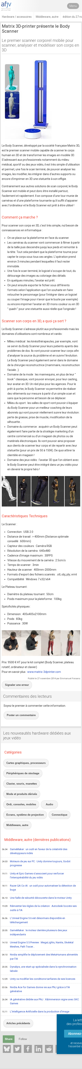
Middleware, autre (17, 825)
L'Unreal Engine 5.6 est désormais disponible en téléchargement (33, 920)
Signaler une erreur (17, 684)
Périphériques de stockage (22, 773)
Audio (49, 804)
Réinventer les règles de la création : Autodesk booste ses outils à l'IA (39, 908)
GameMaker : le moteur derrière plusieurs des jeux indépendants (34, 932)
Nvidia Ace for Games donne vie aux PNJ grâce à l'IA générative (36, 989)
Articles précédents (18, 1023)
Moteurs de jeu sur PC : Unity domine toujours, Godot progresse (36, 863)
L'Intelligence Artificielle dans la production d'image (35, 1011)
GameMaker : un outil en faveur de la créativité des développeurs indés (34, 851)
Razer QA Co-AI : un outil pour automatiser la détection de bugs (39, 887)
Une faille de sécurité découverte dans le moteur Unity (37, 897)
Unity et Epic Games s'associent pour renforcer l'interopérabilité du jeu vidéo (33, 875)
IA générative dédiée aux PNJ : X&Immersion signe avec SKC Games (40, 1001)
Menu (73, 6)
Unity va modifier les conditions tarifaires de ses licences (38, 978)
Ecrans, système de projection (25, 814)
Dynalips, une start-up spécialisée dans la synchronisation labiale (39, 968)
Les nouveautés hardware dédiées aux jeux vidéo (37, 735)
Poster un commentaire (21, 715)
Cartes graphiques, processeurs (26, 762)
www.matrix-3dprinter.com (44, 671)
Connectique (59, 814)
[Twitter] (17, 1049)
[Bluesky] (7, 1049)
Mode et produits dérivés (21, 794)
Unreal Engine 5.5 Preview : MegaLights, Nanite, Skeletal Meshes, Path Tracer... (37, 944)
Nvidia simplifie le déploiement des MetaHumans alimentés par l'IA (40, 956)
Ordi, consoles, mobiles (21, 804)
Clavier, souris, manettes (21, 783)
